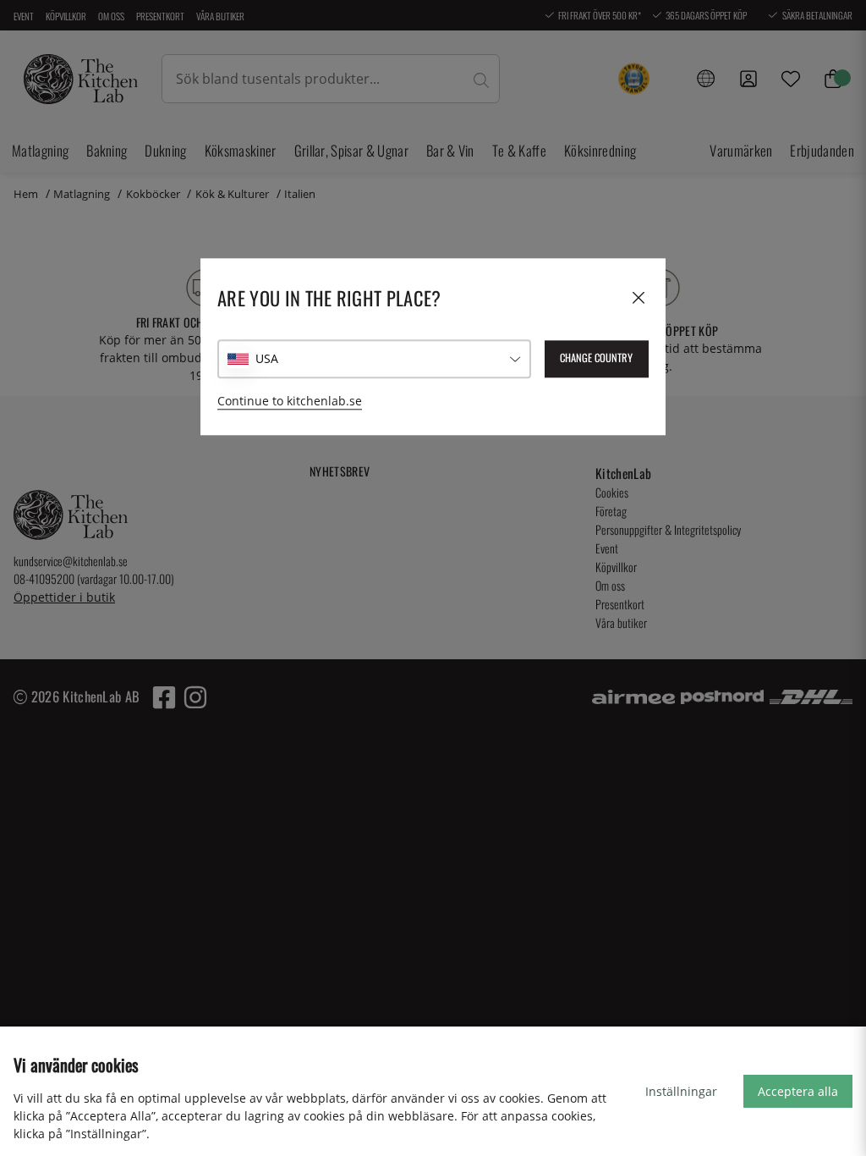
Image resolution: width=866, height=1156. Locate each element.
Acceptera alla (798, 1091)
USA (266, 359)
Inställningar (681, 1091)
